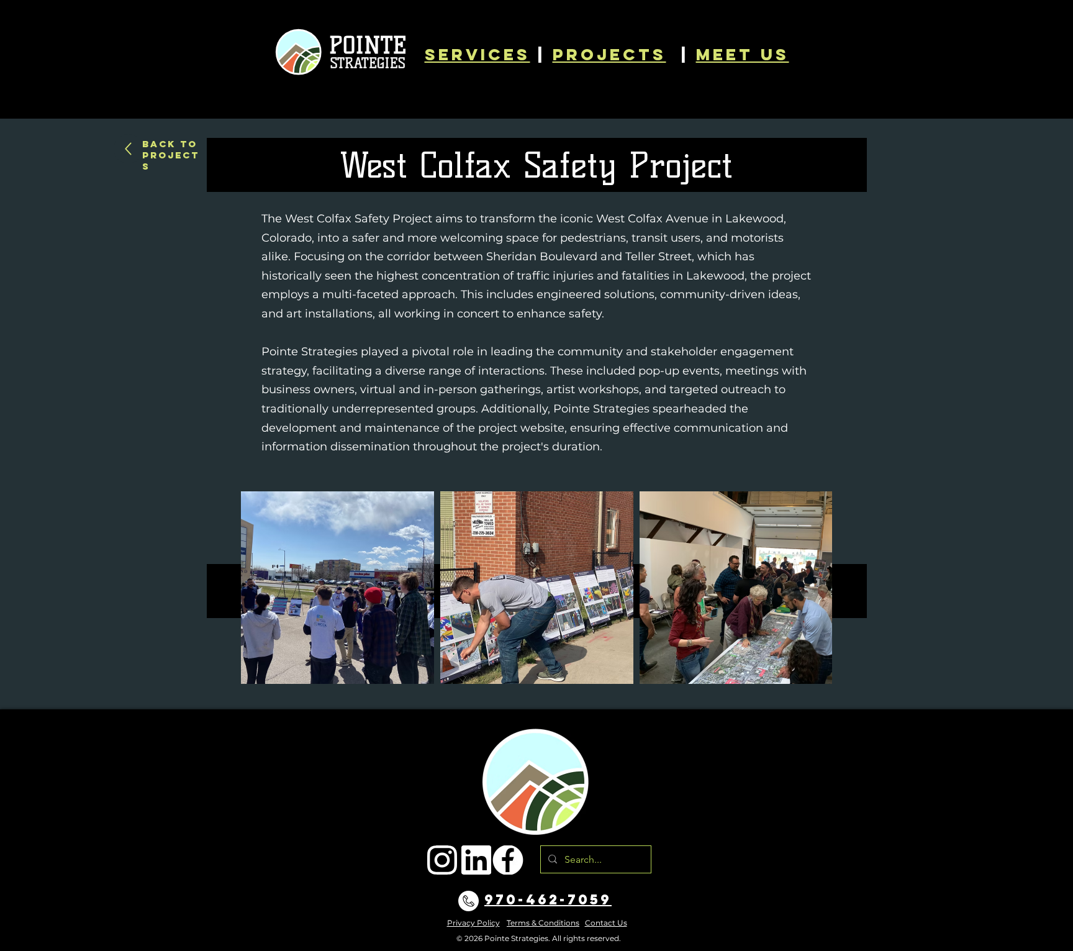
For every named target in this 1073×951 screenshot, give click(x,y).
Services (477, 54)
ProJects (609, 54)
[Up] (128, 148)
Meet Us (742, 54)
